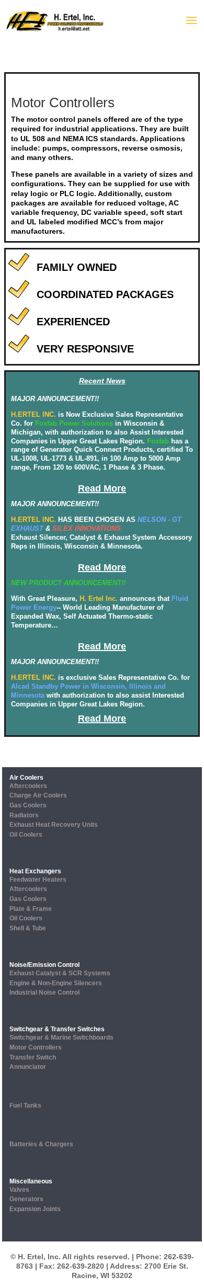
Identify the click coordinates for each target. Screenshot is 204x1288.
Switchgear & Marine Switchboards (61, 1037)
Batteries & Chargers (41, 1144)
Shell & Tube (27, 928)
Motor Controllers (35, 1047)
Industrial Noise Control (44, 992)
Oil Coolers (25, 834)
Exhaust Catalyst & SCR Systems (59, 973)
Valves (19, 1189)
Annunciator (27, 1066)
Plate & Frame (30, 909)
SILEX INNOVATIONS (86, 528)
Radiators (24, 815)
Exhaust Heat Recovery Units (53, 824)
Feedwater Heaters (37, 879)
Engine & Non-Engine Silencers (55, 983)
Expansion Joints (35, 1209)
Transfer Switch (32, 1057)
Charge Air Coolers (38, 795)
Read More (102, 488)
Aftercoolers (28, 786)
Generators (26, 1199)
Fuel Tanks (25, 1105)
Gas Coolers (28, 805)
